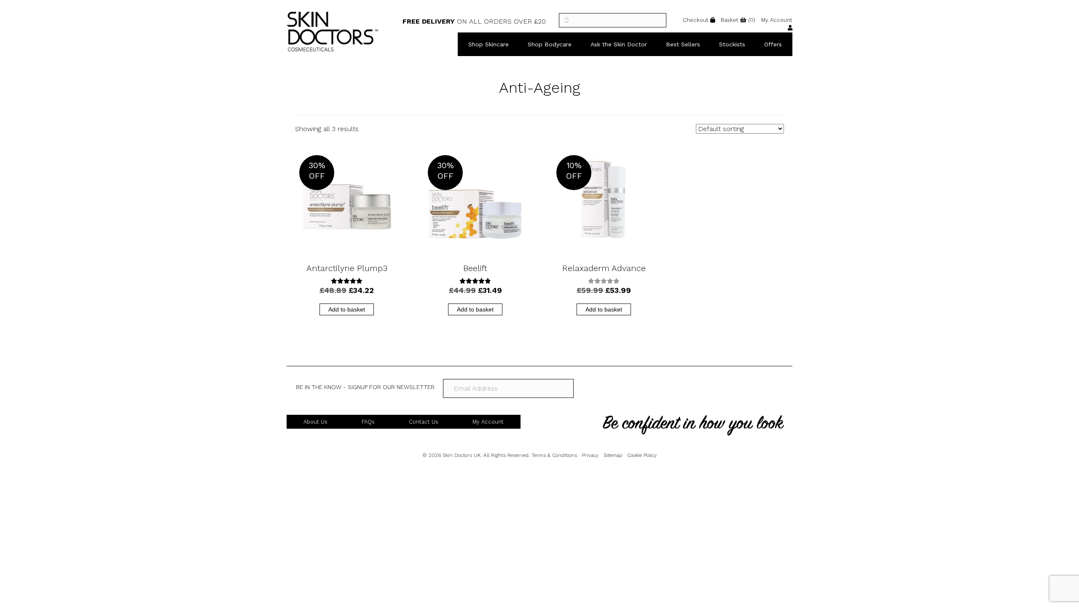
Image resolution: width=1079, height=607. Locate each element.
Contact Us (423, 422)
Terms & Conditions (554, 455)
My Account (488, 422)
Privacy (590, 455)
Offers (773, 44)
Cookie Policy (642, 455)
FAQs (368, 422)
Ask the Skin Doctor (618, 44)
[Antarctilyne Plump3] (346, 202)
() (738, 20)
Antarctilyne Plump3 (346, 268)
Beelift (475, 268)
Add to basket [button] (346, 309)
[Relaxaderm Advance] (603, 202)
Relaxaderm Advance (604, 268)
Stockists (732, 44)
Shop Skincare (488, 44)
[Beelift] (475, 202)
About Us (315, 422)
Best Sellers (683, 44)
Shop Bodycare (550, 44)
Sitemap (613, 455)
